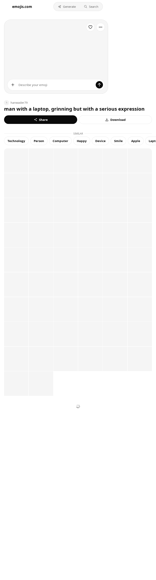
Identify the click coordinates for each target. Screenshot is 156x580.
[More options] (100, 27)
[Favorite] (90, 27)
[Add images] (12, 84)
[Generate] (99, 84)
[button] (66, 6)
